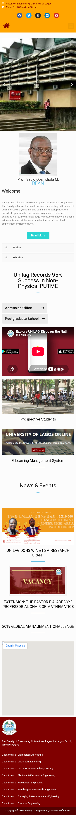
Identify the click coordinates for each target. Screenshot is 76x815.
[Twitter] (29, 15)
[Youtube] (56, 15)
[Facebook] (19, 15)
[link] (38, 247)
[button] (71, 26)
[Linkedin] (47, 15)
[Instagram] (38, 15)
